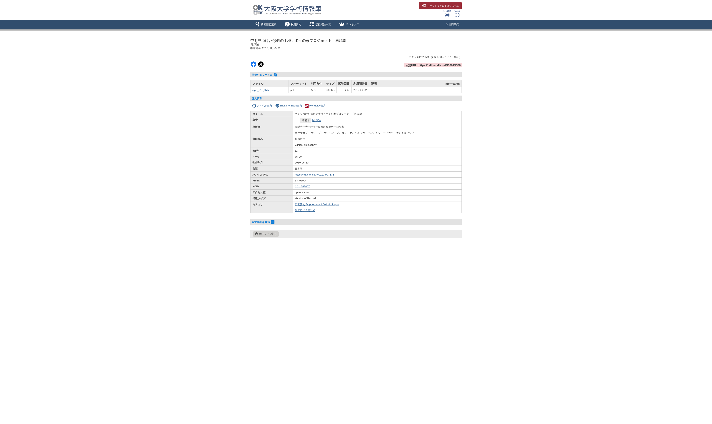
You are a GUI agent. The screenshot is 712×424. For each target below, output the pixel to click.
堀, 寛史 (316, 120)
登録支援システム (443, 6)
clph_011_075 (260, 90)
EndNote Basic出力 (291, 105)
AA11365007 (302, 186)
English (457, 11)
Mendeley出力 (317, 105)
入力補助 (447, 11)
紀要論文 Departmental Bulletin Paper (317, 204)
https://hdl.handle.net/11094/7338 (314, 174)
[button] (265, 24)
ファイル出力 (264, 105)
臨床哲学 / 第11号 (305, 210)
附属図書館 (452, 24)
